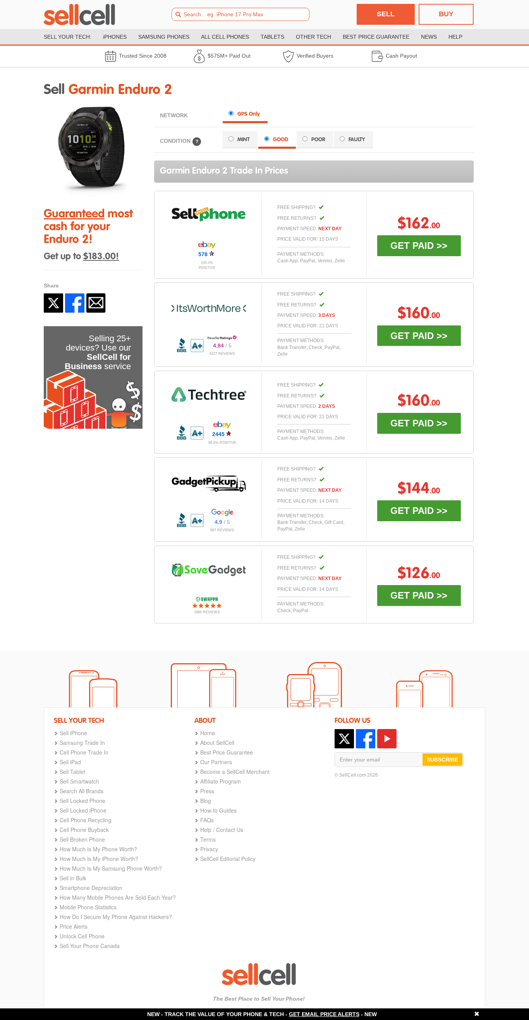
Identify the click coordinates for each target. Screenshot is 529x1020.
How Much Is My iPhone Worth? (99, 858)
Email (96, 303)
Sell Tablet (72, 771)
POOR (318, 139)
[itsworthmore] (208, 308)
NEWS (429, 37)
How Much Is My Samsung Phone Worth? (111, 868)
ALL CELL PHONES (225, 37)
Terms (208, 839)
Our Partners (216, 762)
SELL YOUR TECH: (67, 37)
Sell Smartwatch (79, 781)
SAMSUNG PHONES (163, 37)
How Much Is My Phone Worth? (98, 849)
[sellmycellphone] (208, 214)
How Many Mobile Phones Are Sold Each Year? (118, 897)
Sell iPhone (73, 733)
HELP (455, 37)
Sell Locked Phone (82, 800)
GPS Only (248, 114)
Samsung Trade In (82, 742)
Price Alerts (74, 926)
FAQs (207, 820)
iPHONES (115, 37)
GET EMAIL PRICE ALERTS (324, 1014)
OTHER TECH (313, 37)
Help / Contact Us (221, 829)
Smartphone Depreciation (91, 887)
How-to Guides (218, 810)
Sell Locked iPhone (83, 810)
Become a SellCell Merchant (235, 771)
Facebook (74, 303)
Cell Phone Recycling (86, 820)
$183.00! (101, 257)
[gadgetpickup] (208, 481)
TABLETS (272, 37)
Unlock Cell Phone (82, 936)
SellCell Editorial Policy (228, 858)
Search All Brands (81, 791)
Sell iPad (70, 762)
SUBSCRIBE (442, 759)
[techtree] (208, 394)
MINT (243, 139)
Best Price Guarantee (226, 752)
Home (207, 733)
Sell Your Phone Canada (90, 945)
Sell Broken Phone (82, 839)
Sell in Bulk (73, 878)
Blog (205, 800)
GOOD (280, 139)
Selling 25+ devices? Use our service (98, 352)
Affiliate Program (220, 781)
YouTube (387, 738)
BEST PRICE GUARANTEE (376, 37)
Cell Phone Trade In (84, 752)
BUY (446, 14)
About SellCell (217, 742)
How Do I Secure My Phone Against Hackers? (116, 916)
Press (207, 791)
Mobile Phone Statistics (88, 907)
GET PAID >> (418, 245)
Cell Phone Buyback (84, 829)
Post (53, 303)
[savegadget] (208, 570)
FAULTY (357, 139)
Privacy (209, 849)
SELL (386, 14)
